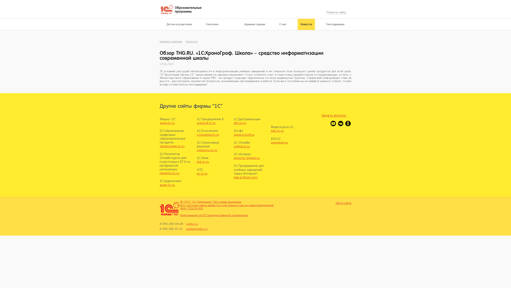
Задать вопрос (334, 115)
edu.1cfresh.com (245, 177)
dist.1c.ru (240, 123)
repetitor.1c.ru (169, 173)
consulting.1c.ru (208, 135)
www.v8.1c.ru (206, 123)
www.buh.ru (279, 142)
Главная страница (171, 41)
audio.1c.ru (167, 185)
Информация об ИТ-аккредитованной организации (214, 215)
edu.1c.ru (277, 131)
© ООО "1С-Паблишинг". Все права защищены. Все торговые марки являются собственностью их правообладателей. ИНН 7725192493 (227, 205)
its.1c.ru (202, 173)
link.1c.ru (203, 162)
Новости (191, 41)
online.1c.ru (242, 146)
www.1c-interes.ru (247, 158)
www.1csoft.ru (244, 135)
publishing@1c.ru (196, 229)
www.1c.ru (167, 123)
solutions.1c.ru (207, 150)
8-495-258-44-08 (171, 224)
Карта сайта (343, 203)
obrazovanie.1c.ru (172, 146)
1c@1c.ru (192, 224)
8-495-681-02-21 (171, 229)
